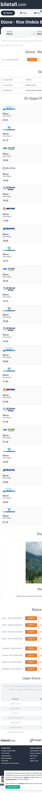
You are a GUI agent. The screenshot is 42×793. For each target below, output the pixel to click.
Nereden (9, 32)
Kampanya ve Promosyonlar (10, 763)
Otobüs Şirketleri (6, 758)
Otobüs (8, 13)
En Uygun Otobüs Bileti (8, 751)
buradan (21, 783)
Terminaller (4, 761)
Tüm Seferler (5, 753)
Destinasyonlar (6, 756)
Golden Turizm (30, 85)
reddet (26, 777)
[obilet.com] (13, 6)
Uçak (24, 13)
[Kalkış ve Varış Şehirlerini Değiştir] (33, 34)
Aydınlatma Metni (10, 779)
